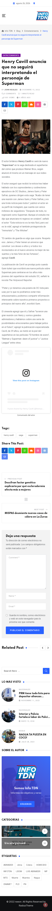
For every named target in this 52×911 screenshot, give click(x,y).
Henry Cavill (9, 435)
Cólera (29, 865)
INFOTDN (7, 871)
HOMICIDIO (41, 865)
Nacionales (24, 689)
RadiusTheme (26, 905)
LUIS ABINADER (33, 871)
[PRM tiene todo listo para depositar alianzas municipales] (9, 695)
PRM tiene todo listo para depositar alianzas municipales (34, 696)
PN (25, 884)
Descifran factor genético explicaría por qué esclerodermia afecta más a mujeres (25, 486)
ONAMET (7, 884)
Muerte (15, 878)
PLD (17, 884)
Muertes (26, 878)
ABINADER (8, 865)
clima (19, 865)
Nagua (22, 731)
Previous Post (15, 479)
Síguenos (26, 804)
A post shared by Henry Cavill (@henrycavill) (26, 409)
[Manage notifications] (45, 905)
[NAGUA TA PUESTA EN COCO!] (9, 736)
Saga (21, 435)
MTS (5, 878)
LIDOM (19, 871)
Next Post (39, 510)
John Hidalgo (11, 90)
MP (46, 871)
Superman (32, 435)
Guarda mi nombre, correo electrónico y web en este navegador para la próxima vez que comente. (27, 618)
